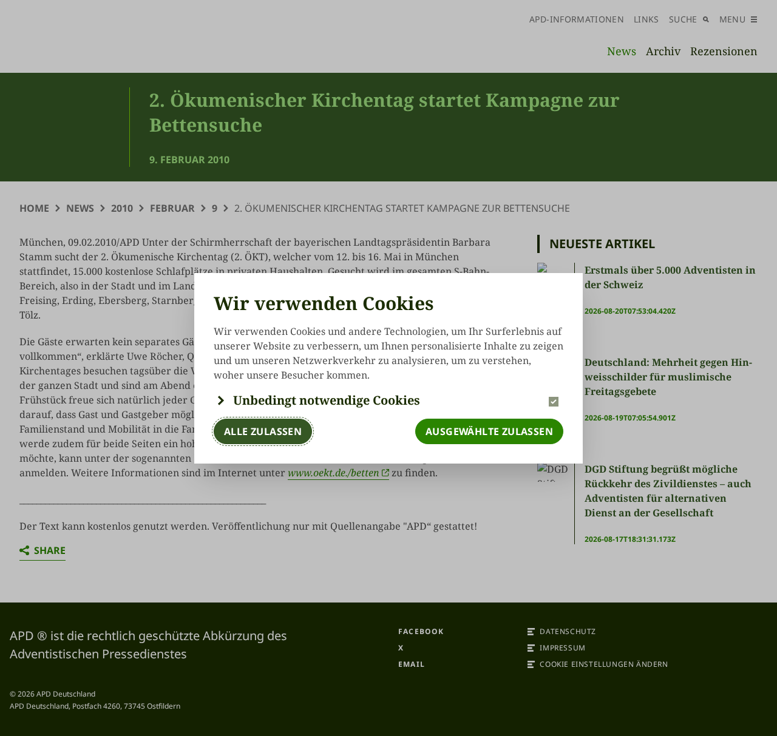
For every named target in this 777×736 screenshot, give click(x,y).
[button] (388, 400)
